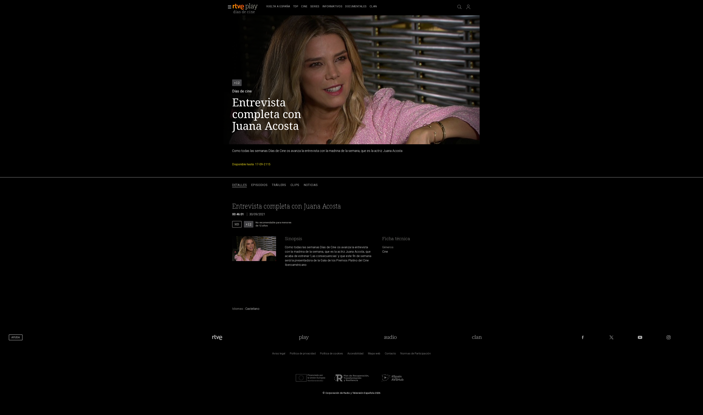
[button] (228, 7)
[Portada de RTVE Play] (245, 6)
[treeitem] (278, 7)
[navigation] (355, 6)
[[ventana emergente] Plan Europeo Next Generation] (310, 382)
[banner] (249, 6)
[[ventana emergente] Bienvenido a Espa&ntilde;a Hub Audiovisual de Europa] (392, 382)
